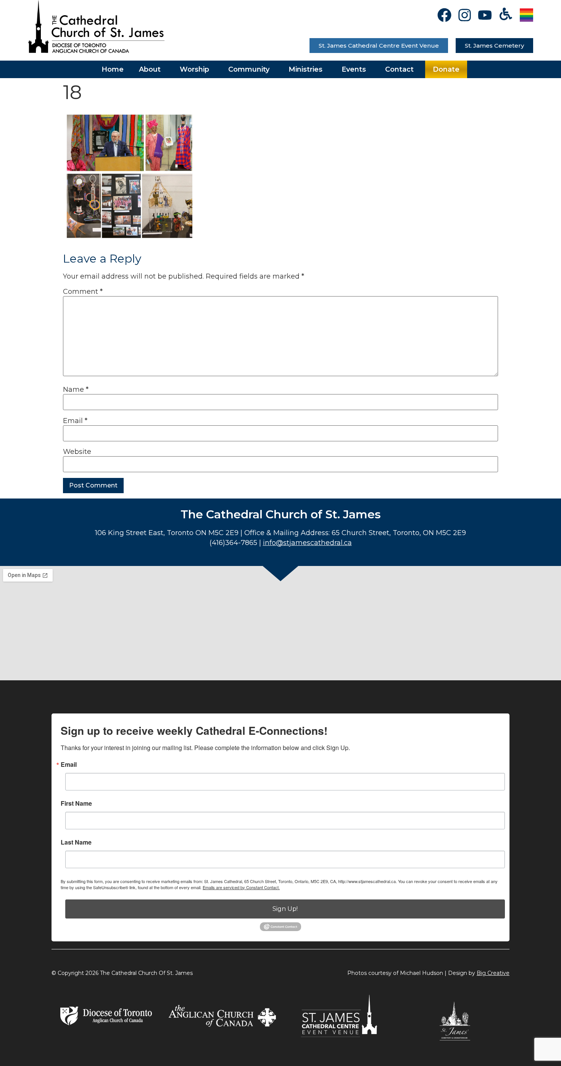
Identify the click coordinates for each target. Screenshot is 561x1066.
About (150, 69)
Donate (446, 69)
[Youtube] (485, 15)
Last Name (76, 842)
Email (75, 420)
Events (354, 69)
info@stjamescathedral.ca (307, 543)
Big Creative (493, 973)
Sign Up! (285, 908)
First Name (76, 803)
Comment (83, 291)
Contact (399, 69)
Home (113, 69)
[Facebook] (444, 15)
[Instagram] (465, 15)
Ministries (305, 69)
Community (248, 69)
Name (76, 389)
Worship (194, 69)
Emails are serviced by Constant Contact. (241, 887)
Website (77, 451)
